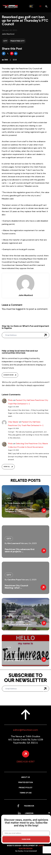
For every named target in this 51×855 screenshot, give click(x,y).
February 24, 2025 (28, 543)
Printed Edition (25, 782)
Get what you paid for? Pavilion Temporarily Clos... (20, 510)
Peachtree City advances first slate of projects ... (20, 550)
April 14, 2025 (27, 503)
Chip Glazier (13, 422)
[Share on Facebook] (4, 53)
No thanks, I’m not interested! (26, 851)
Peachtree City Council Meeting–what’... (16, 586)
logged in (21, 308)
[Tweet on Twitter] (8, 53)
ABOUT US (25, 777)
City (5, 41)
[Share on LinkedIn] (16, 53)
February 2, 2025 (28, 579)
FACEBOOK (29, 806)
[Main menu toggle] (40, 6)
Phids (10, 400)
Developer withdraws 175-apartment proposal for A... (18, 622)
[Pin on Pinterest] (12, 53)
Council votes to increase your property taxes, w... (20, 659)
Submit (45, 335)
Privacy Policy (25, 788)
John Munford (8, 34)
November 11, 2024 (27, 616)
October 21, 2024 (26, 652)
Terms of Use (26, 793)
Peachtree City (17, 41)
